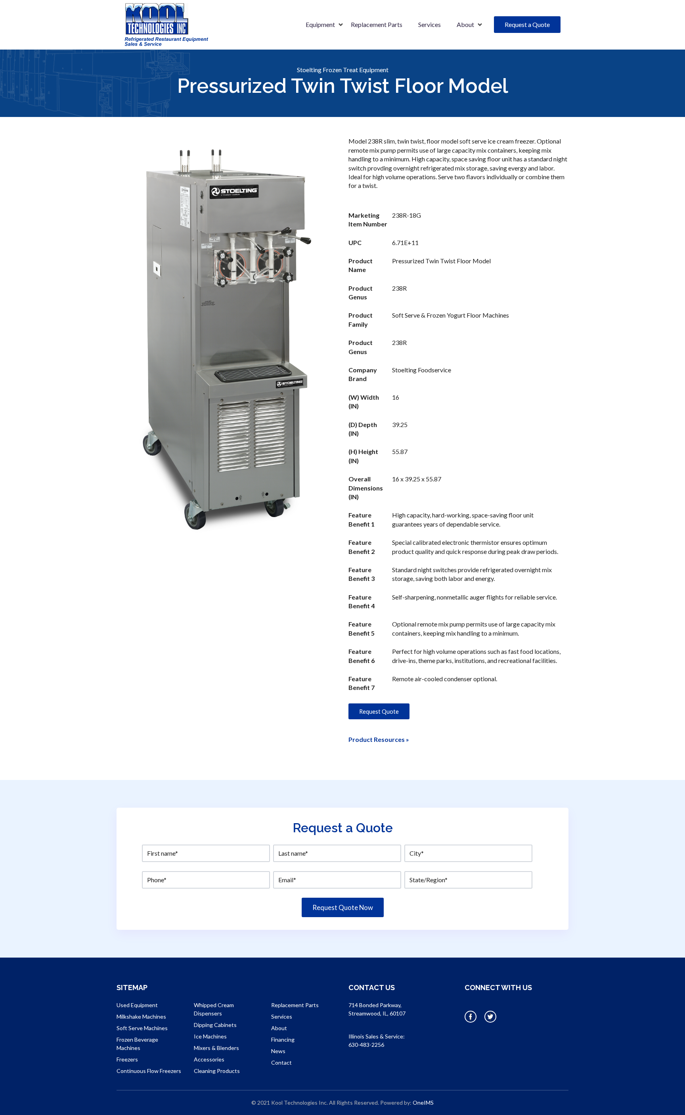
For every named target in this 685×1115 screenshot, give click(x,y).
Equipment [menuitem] (320, 24)
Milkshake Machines (141, 1016)
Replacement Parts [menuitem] (376, 24)
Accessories (209, 1059)
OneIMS (423, 1102)
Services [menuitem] (429, 24)
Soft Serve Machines (142, 1028)
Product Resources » (378, 739)
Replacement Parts (295, 1005)
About (279, 1028)
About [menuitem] (465, 24)
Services (281, 1016)
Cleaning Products (217, 1070)
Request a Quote (527, 24)
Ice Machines (210, 1036)
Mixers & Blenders (216, 1047)
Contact (281, 1062)
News (278, 1051)
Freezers (127, 1059)
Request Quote (379, 711)
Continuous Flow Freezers (149, 1070)
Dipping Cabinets (215, 1024)
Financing (283, 1039)
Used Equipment (137, 1005)
